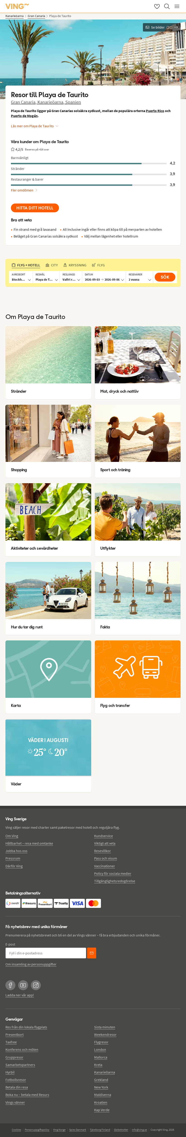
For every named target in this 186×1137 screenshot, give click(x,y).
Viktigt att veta (104, 843)
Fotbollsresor (15, 1079)
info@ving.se (139, 1129)
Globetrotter (121, 1129)
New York (101, 1087)
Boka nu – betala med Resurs (27, 1094)
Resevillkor (102, 850)
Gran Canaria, (24, 102)
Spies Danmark (77, 1129)
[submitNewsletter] (91, 953)
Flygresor (101, 1042)
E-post (10, 944)
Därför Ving (14, 866)
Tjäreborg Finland (100, 1129)
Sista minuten (104, 1027)
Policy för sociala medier (112, 873)
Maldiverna (102, 1094)
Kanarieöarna (104, 1072)
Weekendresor (105, 1034)
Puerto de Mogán (24, 115)
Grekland (101, 1079)
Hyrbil (10, 1072)
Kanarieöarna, (51, 102)
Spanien (73, 102)
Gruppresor (14, 1057)
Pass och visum (105, 858)
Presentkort (14, 1034)
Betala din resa (16, 1087)
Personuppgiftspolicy (37, 1129)
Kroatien (100, 1102)
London (100, 1049)
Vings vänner (15, 1102)
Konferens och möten (21, 1049)
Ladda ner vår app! (19, 995)
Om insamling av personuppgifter (30, 964)
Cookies (16, 1129)
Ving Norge (59, 1129)
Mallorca (100, 1057)
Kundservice (103, 835)
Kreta (98, 1064)
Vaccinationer (104, 866)
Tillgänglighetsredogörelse (114, 881)
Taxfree (11, 1042)
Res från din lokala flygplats (26, 1027)
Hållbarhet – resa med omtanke (29, 843)
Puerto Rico (155, 110)
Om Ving (11, 835)
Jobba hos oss (16, 850)
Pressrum (12, 858)
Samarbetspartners (20, 1064)
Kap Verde (102, 1110)
